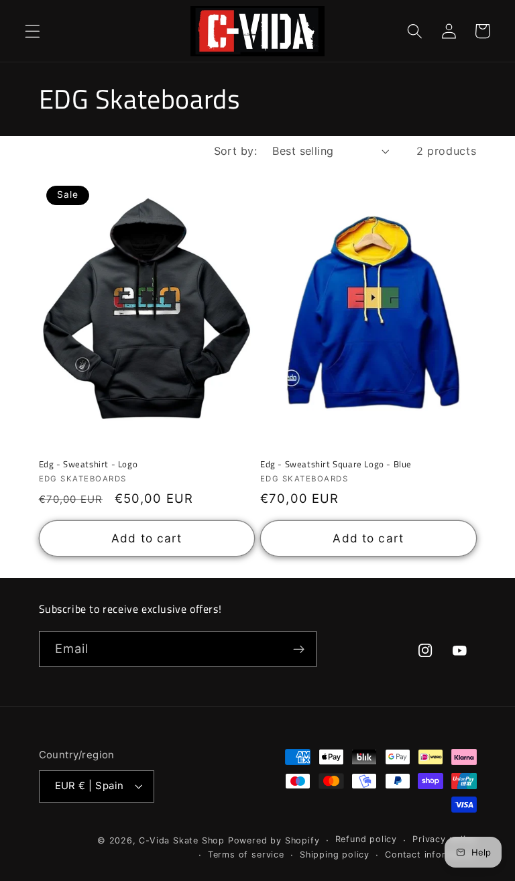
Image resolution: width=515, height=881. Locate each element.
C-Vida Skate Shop (182, 840)
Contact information (430, 854)
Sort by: (236, 151)
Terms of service (246, 854)
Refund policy (366, 839)
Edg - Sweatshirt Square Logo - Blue (336, 464)
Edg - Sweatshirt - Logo (88, 464)
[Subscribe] (299, 649)
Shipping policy (334, 854)
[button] (32, 31)
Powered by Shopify (274, 840)
